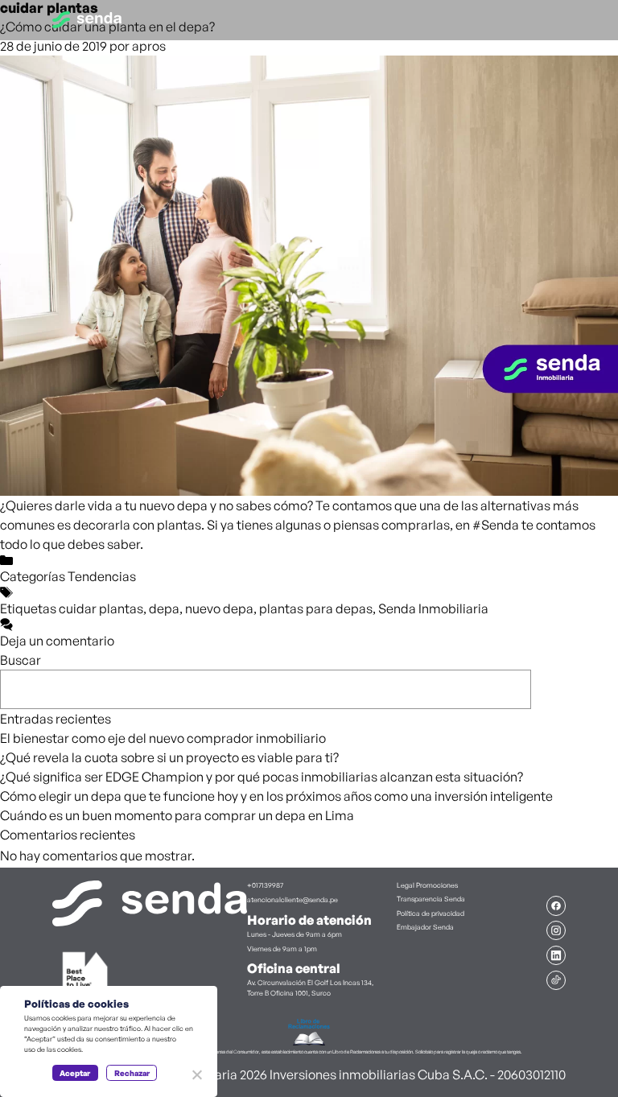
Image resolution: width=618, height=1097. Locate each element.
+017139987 (265, 884)
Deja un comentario (57, 641)
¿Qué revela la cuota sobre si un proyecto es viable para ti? (169, 757)
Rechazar (132, 1073)
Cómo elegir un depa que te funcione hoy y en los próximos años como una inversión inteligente (276, 796)
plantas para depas (316, 608)
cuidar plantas (101, 608)
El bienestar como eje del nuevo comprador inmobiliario (163, 738)
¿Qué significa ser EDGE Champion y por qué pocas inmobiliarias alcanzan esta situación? (261, 777)
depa (164, 608)
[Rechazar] (196, 1074)
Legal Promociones (427, 884)
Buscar (20, 660)
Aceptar (75, 1073)
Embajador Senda (425, 926)
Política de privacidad (430, 913)
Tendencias (102, 576)
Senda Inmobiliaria (433, 608)
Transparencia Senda (431, 898)
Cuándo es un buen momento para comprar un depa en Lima (177, 815)
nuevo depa (219, 608)
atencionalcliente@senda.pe (292, 899)
